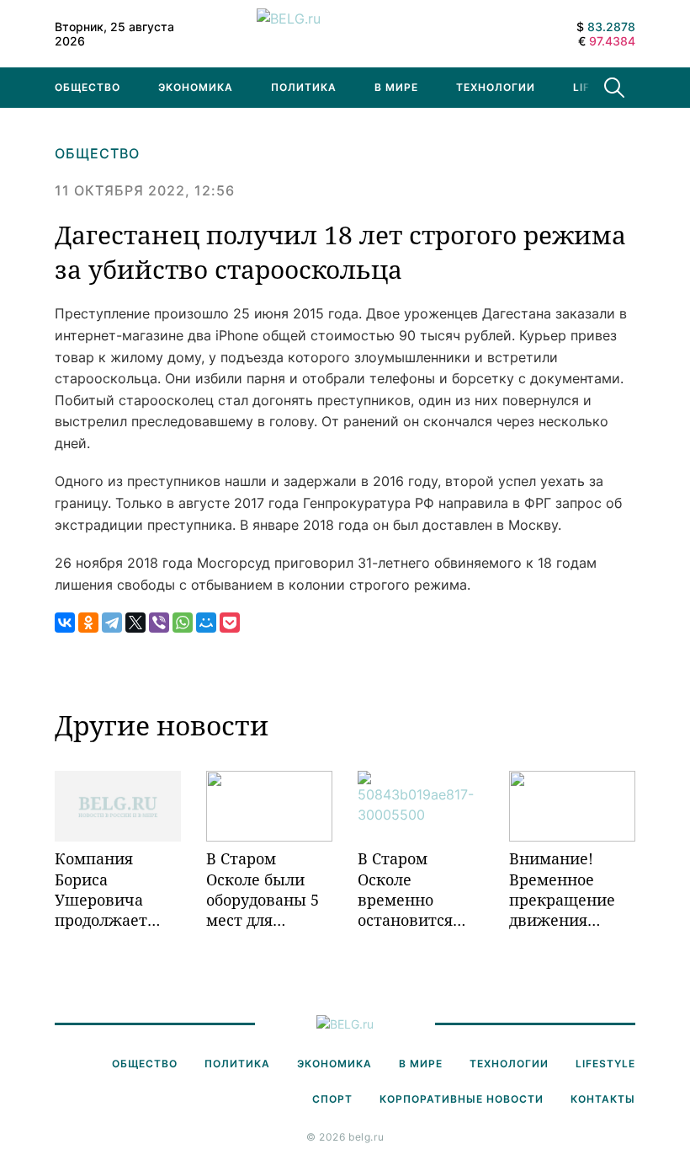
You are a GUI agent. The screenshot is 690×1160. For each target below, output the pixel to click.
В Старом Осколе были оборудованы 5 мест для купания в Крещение (262, 889)
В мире (396, 87)
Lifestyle (605, 1063)
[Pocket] (230, 622)
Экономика (195, 87)
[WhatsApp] (182, 622)
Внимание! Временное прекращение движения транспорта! (562, 889)
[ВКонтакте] (65, 622)
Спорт (332, 1099)
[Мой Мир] (206, 622)
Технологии (495, 87)
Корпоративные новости (462, 1099)
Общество (87, 87)
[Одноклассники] (88, 622)
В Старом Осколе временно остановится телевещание (409, 889)
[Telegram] (112, 622)
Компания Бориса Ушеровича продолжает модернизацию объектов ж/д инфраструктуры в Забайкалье (118, 889)
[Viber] (159, 622)
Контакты (603, 1099)
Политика (304, 87)
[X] (135, 622)
